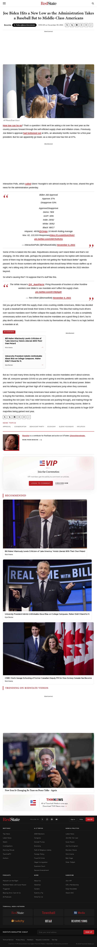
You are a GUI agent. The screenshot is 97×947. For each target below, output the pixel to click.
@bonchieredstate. (77, 436)
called (28, 184)
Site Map (54, 940)
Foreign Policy (39, 854)
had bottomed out (32, 133)
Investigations (8, 846)
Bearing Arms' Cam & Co (12, 893)
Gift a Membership (72, 885)
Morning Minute (8, 850)
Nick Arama (9, 554)
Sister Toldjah (70, 862)
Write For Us (38, 897)
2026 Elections (39, 834)
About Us (37, 881)
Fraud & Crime (39, 858)
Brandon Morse (71, 850)
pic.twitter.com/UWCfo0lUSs (48, 239)
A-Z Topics (38, 828)
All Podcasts (7, 897)
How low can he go (12, 125)
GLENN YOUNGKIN (66, 426)
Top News (6, 834)
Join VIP (89, 819)
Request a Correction (42, 940)
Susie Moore (70, 842)
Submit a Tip (38, 893)
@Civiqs (43, 231)
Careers (37, 889)
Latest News (7, 838)
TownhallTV (7, 854)
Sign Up (89, 932)
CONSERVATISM (20, 426)
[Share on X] (67, 25)
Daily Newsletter (71, 889)
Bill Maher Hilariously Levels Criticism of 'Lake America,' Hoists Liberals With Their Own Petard (45, 551)
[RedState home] (11, 819)
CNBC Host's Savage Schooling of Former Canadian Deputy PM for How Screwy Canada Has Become (48, 678)
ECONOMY (51, 426)
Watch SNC (70, 893)
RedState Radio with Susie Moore (14, 885)
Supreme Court (39, 866)
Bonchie (7, 25)
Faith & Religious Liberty (42, 850)
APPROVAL (7, 426)
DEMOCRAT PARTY (37, 426)
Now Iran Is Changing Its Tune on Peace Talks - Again (31, 790)
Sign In (73, 819)
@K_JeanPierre (36, 284)
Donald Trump (39, 842)
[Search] (93, 3)
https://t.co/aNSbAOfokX (62, 235)
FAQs (81, 819)
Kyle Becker (9, 617)
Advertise (37, 885)
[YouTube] (56, 819)
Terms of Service (8, 940)
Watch (5, 842)
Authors (5, 858)
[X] (42, 819)
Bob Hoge (69, 858)
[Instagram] (47, 819)
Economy (37, 846)
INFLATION (81, 426)
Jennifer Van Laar (72, 838)
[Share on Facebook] (77, 25)
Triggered (6, 889)
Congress (37, 838)
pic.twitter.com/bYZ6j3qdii (48, 292)
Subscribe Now (61, 483)
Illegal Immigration (41, 862)
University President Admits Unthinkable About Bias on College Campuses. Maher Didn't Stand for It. (47, 614)
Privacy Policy (20, 940)
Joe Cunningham (72, 846)
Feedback (30, 940)
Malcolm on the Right (10, 881)
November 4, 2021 (66, 245)
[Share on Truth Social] (72, 25)
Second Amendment (41, 870)
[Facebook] (52, 819)
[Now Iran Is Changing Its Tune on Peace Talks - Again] (48, 760)
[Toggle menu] (4, 3)
